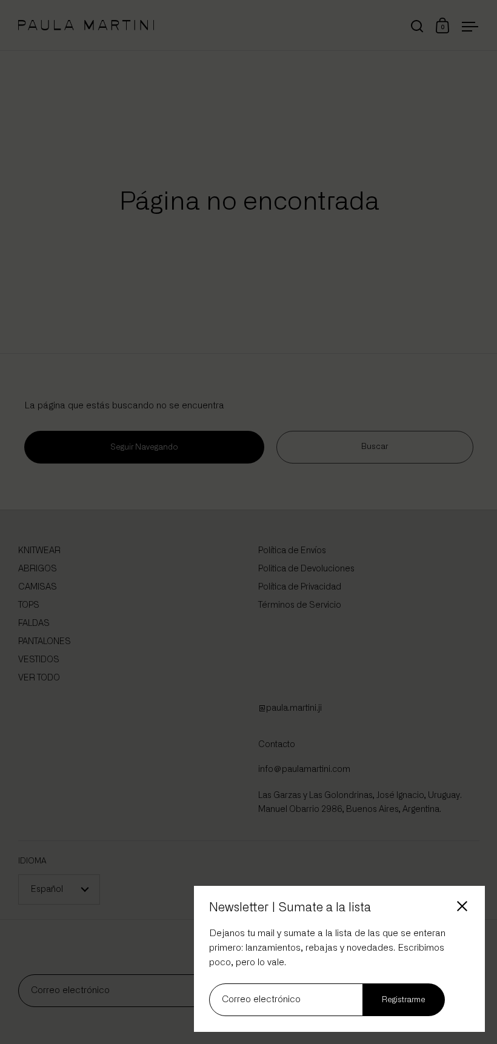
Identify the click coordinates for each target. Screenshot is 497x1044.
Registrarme (403, 1000)
